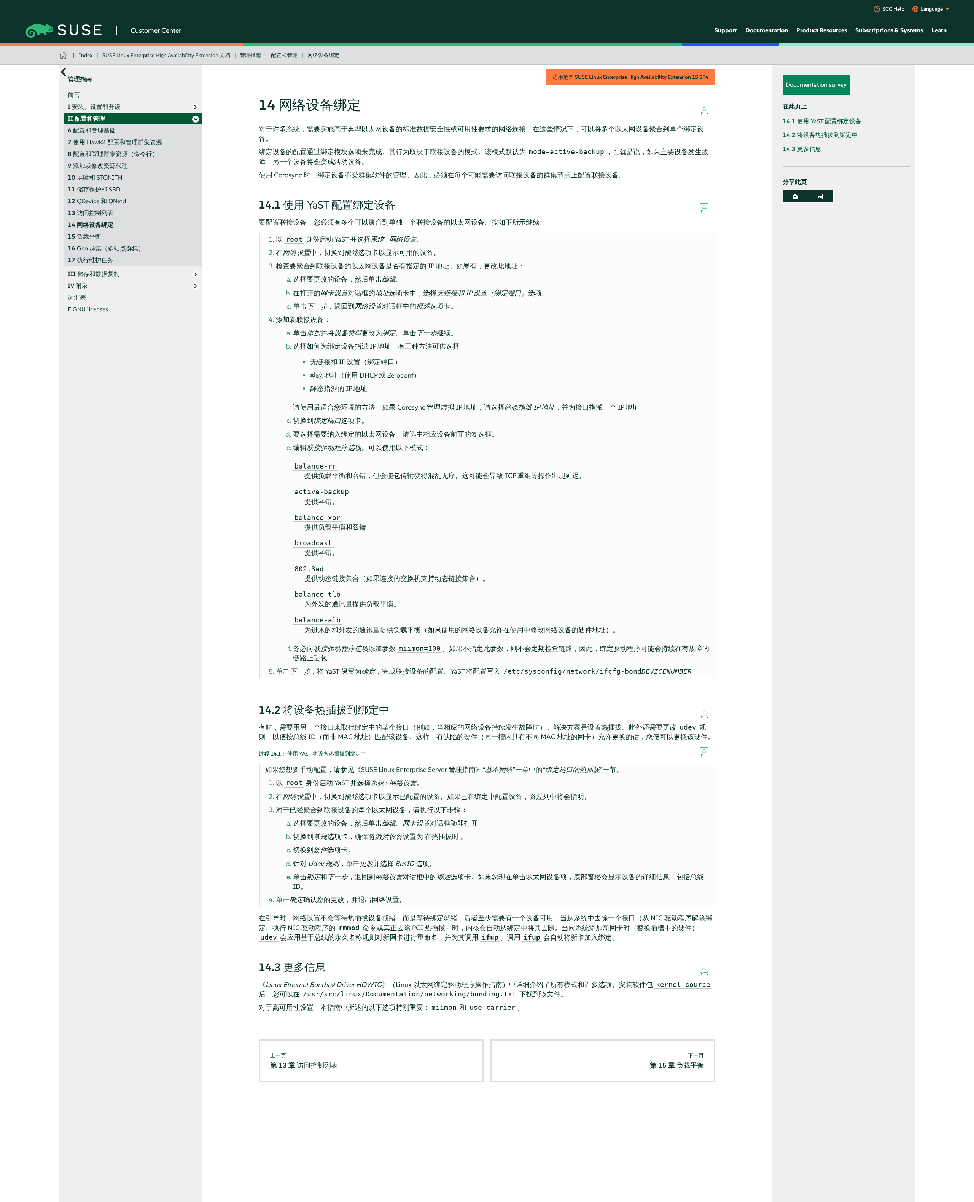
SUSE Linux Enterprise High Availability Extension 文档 (166, 55)
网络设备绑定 (323, 55)
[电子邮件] (795, 196)
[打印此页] (820, 196)
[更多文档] (63, 72)
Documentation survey (816, 85)
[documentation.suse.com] (64, 55)
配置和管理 (284, 55)
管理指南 (250, 55)
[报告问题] (704, 110)
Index (85, 55)
